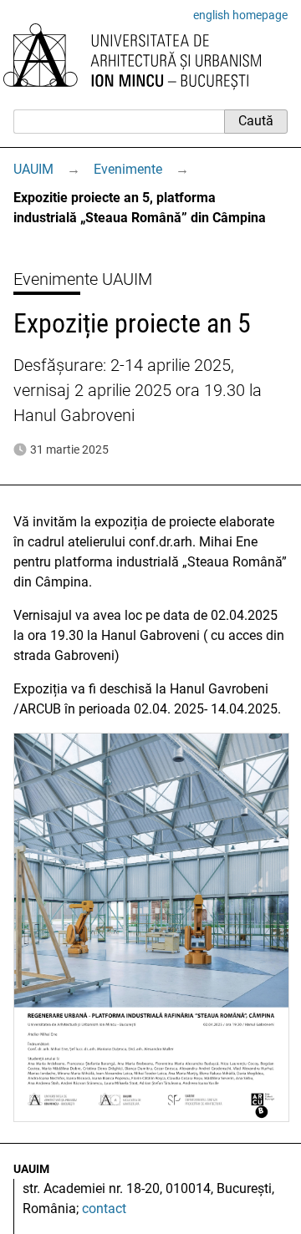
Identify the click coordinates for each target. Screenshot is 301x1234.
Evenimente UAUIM (82, 279)
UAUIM (33, 169)
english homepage (240, 15)
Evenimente (128, 169)
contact (104, 1208)
